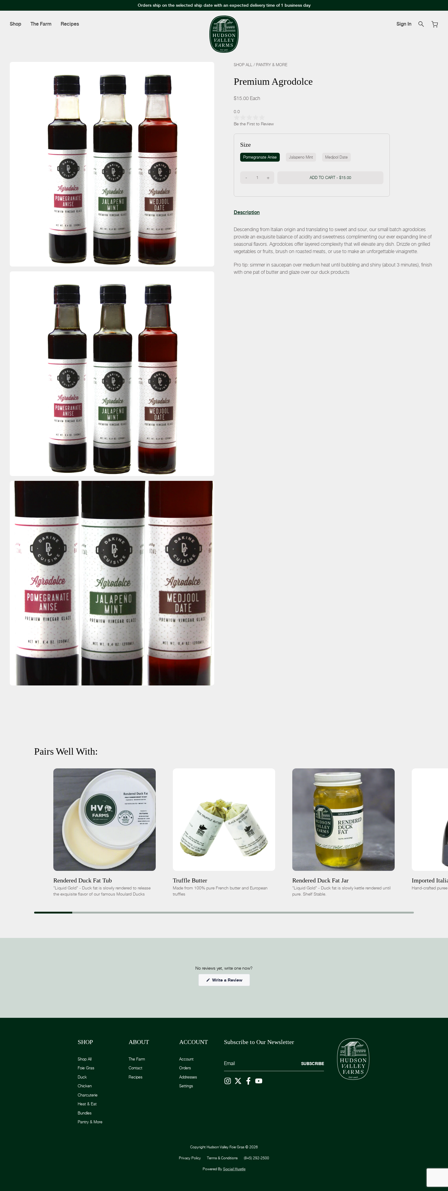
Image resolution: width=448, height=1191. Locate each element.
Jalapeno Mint (301, 156)
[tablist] (247, 212)
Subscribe (312, 1063)
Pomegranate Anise (260, 156)
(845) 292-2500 (256, 1158)
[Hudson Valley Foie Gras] (224, 34)
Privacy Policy (190, 1158)
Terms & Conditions (222, 1158)
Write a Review (230, 981)
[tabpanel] (336, 251)
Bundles (84, 1113)
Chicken (85, 1085)
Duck (82, 1077)
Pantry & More (271, 64)
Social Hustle (234, 1169)
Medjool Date (336, 156)
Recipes (70, 24)
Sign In (403, 24)
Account (186, 1059)
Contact (135, 1067)
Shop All (243, 64)
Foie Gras (86, 1067)
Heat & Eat (87, 1103)
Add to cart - (330, 177)
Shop (15, 24)
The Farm (41, 24)
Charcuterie (88, 1095)
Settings (186, 1085)
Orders (185, 1067)
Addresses (188, 1077)
